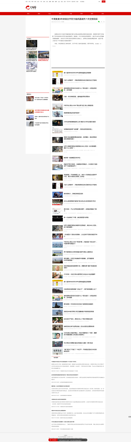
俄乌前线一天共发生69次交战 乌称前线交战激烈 (78, 304)
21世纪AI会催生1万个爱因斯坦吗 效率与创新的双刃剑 (31, 71)
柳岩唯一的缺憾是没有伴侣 (72, 158)
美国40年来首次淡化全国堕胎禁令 (59, 410)
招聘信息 (64, 438)
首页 (26, 1)
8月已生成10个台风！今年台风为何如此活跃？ (70, 440)
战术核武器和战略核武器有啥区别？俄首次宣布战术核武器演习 (65, 375)
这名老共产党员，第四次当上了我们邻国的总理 (78, 319)
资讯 (29, 1)
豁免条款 (72, 438)
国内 (28, 13)
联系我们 (60, 438)
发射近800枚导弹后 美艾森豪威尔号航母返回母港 (79, 311)
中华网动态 (80, 438)
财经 (35, 1)
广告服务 (56, 438)
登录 (103, 1)
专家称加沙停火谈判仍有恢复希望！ (59, 399)
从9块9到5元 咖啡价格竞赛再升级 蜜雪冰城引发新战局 (31, 49)
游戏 (44, 1)
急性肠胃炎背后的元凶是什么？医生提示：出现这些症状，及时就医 (80, 89)
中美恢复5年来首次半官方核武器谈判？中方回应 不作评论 (64, 361)
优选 (62, 1)
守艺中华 (68, 1)
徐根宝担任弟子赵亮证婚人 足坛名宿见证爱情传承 (79, 326)
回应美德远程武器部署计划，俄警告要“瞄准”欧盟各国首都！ (80, 267)
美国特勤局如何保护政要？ (72, 113)
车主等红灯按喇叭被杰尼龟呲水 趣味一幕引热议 (78, 343)
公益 (59, 1)
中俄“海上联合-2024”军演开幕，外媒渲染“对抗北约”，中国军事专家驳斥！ (80, 243)
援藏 (50, 1)
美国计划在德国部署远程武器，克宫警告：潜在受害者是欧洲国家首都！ (80, 138)
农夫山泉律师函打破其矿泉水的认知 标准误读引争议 (80, 201)
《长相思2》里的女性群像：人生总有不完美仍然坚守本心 (80, 235)
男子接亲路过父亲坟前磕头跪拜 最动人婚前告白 (78, 252)
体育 (60, 13)
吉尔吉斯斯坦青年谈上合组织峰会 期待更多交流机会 (43, 60)
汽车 (41, 1)
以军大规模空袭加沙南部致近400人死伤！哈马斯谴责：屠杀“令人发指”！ (80, 147)
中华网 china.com (31, 8)
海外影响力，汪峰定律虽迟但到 (73, 194)
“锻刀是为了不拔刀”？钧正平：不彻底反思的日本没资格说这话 (80, 350)
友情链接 (76, 438)
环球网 (62, 21)
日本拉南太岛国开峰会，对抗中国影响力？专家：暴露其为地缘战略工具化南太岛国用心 (80, 334)
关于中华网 (52, 438)
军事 (32, 1)
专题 (71, 13)
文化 (47, 1)
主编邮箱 (65, 435)
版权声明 (68, 438)
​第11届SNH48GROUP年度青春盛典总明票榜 (77, 73)
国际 (39, 13)
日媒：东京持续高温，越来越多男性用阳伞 (77, 96)
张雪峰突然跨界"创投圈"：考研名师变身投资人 (78, 129)
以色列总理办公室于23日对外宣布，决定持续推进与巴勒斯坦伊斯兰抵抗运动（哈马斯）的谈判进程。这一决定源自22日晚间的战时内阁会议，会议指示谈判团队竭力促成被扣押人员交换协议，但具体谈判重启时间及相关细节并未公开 (78, 390)
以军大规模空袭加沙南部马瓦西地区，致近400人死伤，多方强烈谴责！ (80, 226)
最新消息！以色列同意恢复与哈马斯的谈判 (61, 386)
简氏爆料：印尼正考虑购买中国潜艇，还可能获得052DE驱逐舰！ (79, 259)
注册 (99, 1)
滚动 (103, 13)
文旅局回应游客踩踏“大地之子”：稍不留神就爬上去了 (80, 289)
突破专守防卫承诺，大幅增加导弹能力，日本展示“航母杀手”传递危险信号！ (80, 165)
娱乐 (38, 1)
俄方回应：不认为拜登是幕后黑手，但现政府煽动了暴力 (80, 210)
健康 (56, 1)
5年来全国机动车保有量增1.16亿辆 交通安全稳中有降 (63, 421)
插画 (53, 1)
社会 (49, 13)
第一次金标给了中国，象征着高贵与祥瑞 (76, 217)
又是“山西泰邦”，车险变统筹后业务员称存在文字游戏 (80, 80)
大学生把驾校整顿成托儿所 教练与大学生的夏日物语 (80, 122)
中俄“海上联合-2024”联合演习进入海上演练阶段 (78, 105)
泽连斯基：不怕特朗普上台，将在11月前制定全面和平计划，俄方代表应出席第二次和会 (80, 175)
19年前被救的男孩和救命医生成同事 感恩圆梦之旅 (31, 59)
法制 (65, 1)
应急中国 (73, 1)
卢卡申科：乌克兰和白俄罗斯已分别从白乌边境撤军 (79, 274)
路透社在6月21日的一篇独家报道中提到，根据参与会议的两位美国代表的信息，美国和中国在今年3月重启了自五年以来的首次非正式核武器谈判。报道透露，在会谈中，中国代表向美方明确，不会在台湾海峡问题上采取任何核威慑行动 (78, 366)
